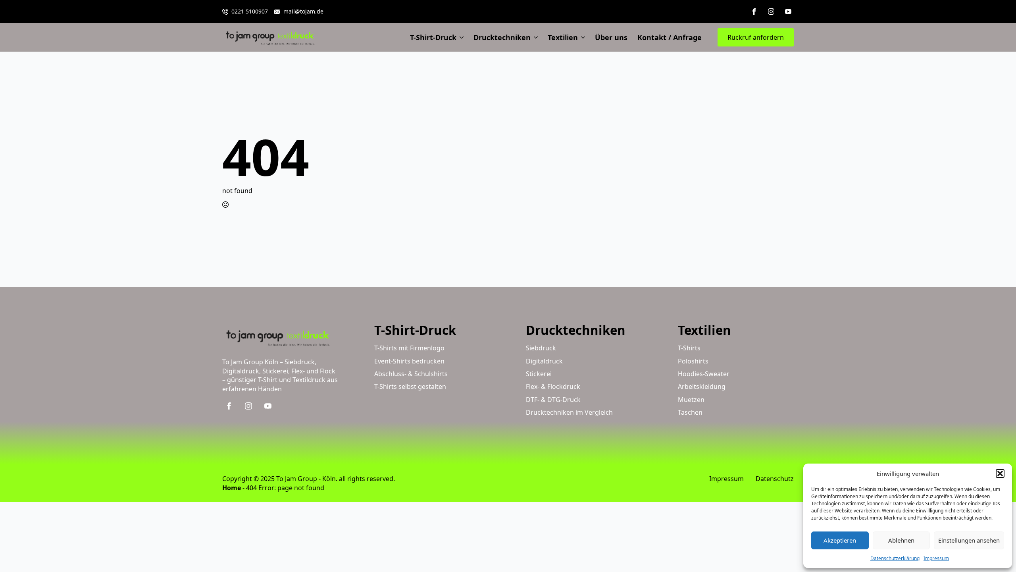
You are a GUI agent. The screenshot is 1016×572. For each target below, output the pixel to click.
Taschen (690, 412)
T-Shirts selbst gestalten (410, 386)
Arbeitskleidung (701, 386)
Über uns (611, 37)
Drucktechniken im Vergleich (569, 412)
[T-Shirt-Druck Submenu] (460, 37)
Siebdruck (541, 348)
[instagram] (771, 11)
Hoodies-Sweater (703, 373)
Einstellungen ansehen (969, 540)
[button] (1000, 473)
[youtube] (788, 11)
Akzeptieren (840, 540)
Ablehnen (901, 540)
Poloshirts (693, 361)
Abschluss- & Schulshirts (411, 373)
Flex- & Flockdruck (553, 386)
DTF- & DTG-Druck (553, 399)
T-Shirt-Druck (433, 37)
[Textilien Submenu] (581, 37)
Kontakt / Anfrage (669, 37)
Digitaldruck (544, 361)
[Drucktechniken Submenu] (534, 37)
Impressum (936, 558)
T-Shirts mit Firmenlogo (409, 348)
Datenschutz (775, 478)
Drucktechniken (502, 37)
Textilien (563, 37)
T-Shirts (689, 348)
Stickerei (539, 373)
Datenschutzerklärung (895, 558)
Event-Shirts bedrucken (409, 361)
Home (231, 487)
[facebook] (754, 11)
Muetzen (691, 399)
